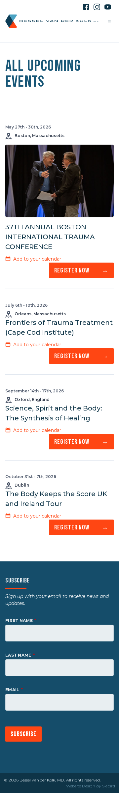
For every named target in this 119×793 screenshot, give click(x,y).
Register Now (81, 270)
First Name (19, 620)
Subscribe (23, 734)
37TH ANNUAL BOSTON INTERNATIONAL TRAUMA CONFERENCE (50, 237)
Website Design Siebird (90, 785)
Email (12, 689)
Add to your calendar (37, 259)
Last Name (18, 655)
